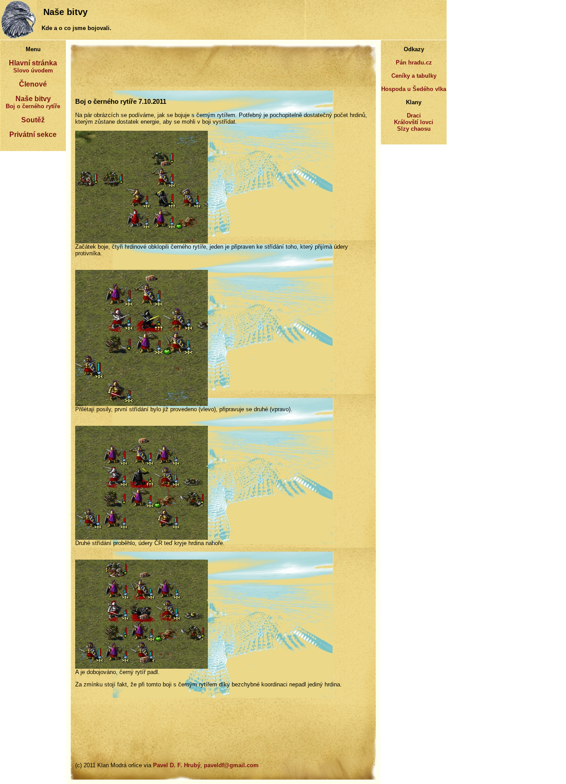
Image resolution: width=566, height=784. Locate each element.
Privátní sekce (33, 134)
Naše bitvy (33, 98)
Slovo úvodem (33, 70)
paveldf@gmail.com (231, 765)
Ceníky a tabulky (413, 75)
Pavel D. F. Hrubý (176, 765)
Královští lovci (413, 122)
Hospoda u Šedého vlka (413, 89)
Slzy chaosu (414, 128)
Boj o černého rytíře (33, 106)
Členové (33, 84)
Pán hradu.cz (414, 62)
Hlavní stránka (33, 63)
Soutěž (33, 120)
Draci (414, 115)
